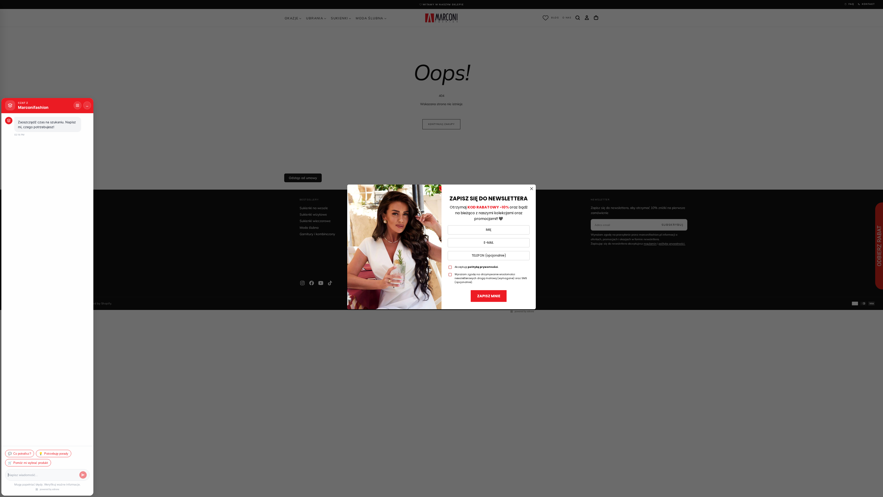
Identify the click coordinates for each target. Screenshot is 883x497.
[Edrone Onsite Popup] (441, 248)
